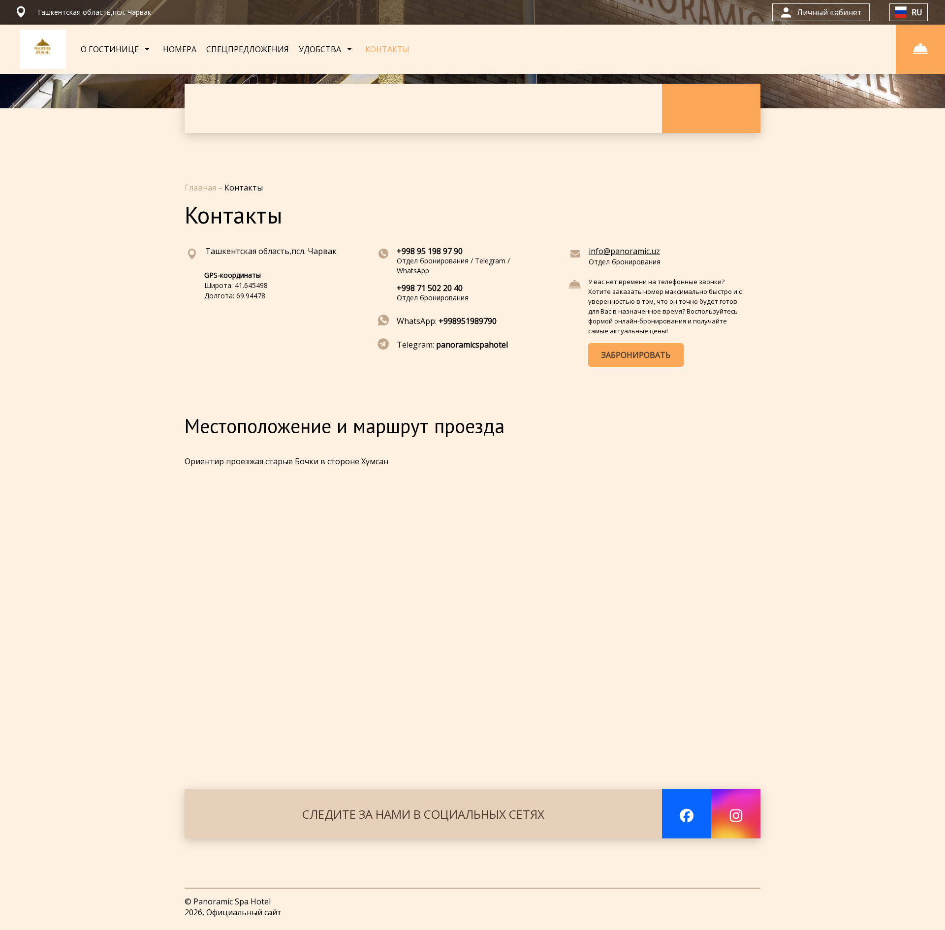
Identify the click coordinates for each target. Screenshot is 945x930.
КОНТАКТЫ (387, 49)
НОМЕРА (179, 49)
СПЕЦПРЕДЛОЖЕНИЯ (247, 49)
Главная (201, 187)
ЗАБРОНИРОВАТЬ (635, 355)
